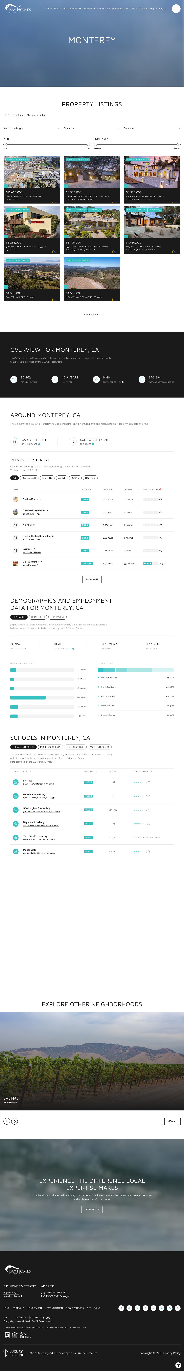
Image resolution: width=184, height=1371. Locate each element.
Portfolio (18, 1308)
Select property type (13, 128)
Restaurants (30, 478)
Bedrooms (129, 128)
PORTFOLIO (54, 8)
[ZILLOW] (178, 1308)
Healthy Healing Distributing (37, 536)
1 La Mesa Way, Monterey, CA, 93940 (38, 784)
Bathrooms (69, 128)
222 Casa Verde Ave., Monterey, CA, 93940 (41, 826)
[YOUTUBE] (161, 1308)
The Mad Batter (31, 499)
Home (6, 1308)
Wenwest (27, 549)
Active (63, 478)
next (14, 1121)
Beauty (76, 478)
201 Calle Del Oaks (32, 552)
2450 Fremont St (31, 565)
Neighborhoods (117, 8)
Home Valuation (94, 8)
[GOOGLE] (169, 1308)
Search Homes (92, 315)
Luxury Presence (87, 1353)
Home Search (72, 8)
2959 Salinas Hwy (31, 514)
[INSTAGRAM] (129, 1308)
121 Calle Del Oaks (32, 539)
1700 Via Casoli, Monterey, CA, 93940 (39, 798)
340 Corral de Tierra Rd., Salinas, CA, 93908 (41, 812)
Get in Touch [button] (92, 1209)
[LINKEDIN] (137, 1308)
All (16, 478)
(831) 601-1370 (158, 8)
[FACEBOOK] (121, 1308)
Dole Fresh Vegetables (34, 510)
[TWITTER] (153, 1308)
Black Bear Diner (31, 562)
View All (172, 1121)
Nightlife (91, 478)
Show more (92, 579)
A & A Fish (27, 525)
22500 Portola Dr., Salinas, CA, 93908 (39, 839)
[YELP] (145, 1308)
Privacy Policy (172, 1353)
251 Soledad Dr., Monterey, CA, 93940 (39, 853)
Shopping (48, 478)
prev (6, 1121)
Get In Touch (94, 1308)
